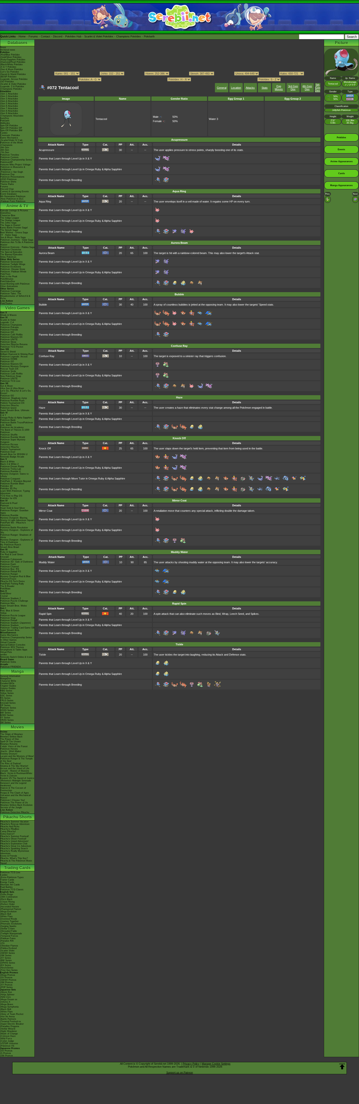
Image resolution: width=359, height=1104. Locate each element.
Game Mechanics (9, 138)
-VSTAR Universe (9, 1043)
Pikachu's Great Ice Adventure (15, 846)
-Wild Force (6, 1038)
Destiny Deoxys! (8, 754)
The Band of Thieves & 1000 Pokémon (14, 431)
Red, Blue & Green (9, 610)
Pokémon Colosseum (11, 559)
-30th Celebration (9, 897)
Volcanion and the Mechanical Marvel (15, 796)
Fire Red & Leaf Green (11, 554)
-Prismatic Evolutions (11, 924)
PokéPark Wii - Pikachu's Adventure (13, 523)
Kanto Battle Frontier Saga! (14, 227)
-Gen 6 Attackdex (9, 106)
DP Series (5, 705)
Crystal (4, 596)
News (3, 47)
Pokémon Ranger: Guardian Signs (14, 511)
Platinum (4, 505)
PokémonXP (6, 162)
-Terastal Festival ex (10, 1021)
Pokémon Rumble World (12, 437)
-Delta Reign (6, 894)
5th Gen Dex (317, 87)
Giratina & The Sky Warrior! (14, 766)
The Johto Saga (8, 223)
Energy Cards (7, 882)
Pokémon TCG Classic (12, 889)
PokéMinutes (6, 279)
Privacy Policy (191, 1063)
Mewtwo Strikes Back (11, 736)
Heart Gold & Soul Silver (12, 508)
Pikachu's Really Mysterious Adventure (14, 852)
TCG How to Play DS (11, 496)
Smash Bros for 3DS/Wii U (14, 454)
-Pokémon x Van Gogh (11, 172)
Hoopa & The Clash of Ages (14, 793)
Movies (17, 727)
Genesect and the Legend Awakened (13, 784)
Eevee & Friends (8, 856)
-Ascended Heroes (9, 906)
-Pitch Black (6, 899)
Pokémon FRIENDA (10, 667)
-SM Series (5, 955)
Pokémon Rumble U (10, 471)
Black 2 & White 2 (9, 464)
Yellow (3, 613)
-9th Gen (4, 147)
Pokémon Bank (8, 420)
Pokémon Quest (8, 408)
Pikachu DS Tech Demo (12, 581)
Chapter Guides (8, 686)
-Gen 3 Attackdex (9, 98)
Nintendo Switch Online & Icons (16, 657)
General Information (10, 676)
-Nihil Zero (5, 997)
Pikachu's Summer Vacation (14, 821)
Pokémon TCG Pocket (11, 347)
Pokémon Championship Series (16, 160)
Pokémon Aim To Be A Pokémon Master (16, 243)
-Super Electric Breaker (12, 1024)
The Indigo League (9, 218)
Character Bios (7, 215)
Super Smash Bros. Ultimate (14, 410)
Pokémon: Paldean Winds (13, 271)
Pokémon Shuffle (9, 435)
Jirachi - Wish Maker (10, 751)
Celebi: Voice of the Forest (14, 746)
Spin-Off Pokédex (9, 125)
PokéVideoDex (7, 281)
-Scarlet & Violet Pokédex (13, 84)
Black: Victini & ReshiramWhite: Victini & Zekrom (16, 774)
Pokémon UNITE (9, 339)
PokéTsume (6, 303)
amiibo (3, 654)
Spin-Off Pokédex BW (11, 130)
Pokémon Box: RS (9, 569)
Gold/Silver (5, 593)
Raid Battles (6, 887)
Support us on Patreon (179, 1072)
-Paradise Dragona (9, 1026)
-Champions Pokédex (11, 89)
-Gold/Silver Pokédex (10, 57)
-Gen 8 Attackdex (9, 111)
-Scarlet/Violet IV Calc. (11, 140)
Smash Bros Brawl (9, 547)
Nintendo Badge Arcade (12, 457)
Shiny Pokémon (8, 257)
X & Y (3, 415)
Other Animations (9, 286)
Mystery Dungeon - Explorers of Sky (16, 531)
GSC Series (6, 695)
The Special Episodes (11, 252)
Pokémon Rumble (9, 515)
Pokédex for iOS (8, 498)
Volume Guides (8, 688)
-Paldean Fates (8, 938)
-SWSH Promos (8, 980)
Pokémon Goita (8, 662)
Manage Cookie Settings (216, 1063)
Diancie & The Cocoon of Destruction (13, 789)
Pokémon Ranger (9, 574)
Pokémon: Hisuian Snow (12, 269)
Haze (42, 407)
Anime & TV (17, 206)
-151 (2, 943)
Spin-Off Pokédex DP (11, 128)
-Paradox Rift (7, 941)
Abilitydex (5, 123)
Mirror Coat (45, 510)
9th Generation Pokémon (12, 196)
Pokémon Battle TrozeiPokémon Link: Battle (16, 423)
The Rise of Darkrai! (10, 763)
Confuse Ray (46, 356)
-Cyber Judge (7, 1041)
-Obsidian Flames (9, 946)
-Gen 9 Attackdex (9, 113)
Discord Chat (7, 189)
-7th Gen (4, 152)
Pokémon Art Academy (12, 427)
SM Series (5, 722)
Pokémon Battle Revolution (14, 527)
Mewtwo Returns (9, 744)
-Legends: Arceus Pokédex (14, 79)
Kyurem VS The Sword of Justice (17, 778)
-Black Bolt (5, 914)
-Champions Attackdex (11, 116)
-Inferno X (5, 1002)
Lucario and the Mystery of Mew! (17, 756)
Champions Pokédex (128, 36)
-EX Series (5, 965)
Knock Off (45, 448)
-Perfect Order (7, 904)
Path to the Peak (8, 276)
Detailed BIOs (7, 683)
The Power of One (9, 739)
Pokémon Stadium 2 (10, 598)
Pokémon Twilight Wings (12, 264)
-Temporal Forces (9, 936)
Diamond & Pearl (8, 503)
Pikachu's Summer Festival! (14, 836)
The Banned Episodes (11, 254)
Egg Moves (279, 88)
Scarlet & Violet (8, 320)
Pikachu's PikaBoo (9, 829)
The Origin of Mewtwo (11, 734)
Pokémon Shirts (8, 181)
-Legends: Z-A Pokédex (12, 86)
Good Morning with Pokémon (15, 284)
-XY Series (5, 958)
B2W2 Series (6, 715)
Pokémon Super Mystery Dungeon (12, 440)
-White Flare (6, 916)
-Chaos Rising (7, 902)
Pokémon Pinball (8, 620)
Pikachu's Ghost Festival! (13, 839)
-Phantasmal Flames (10, 909)
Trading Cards (17, 868)
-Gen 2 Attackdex (9, 96)
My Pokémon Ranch (10, 544)
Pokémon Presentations (12, 177)
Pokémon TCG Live (10, 381)
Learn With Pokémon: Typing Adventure (15, 492)
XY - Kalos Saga (8, 235)
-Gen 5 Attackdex (9, 103)
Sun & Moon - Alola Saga (13, 237)
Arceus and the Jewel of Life (14, 768)
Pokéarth (149, 36)
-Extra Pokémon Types (12, 877)
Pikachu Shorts (17, 817)
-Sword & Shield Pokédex (13, 74)
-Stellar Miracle (7, 1029)
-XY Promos (6, 985)
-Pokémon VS (7, 1046)
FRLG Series (6, 700)
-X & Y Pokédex (8, 67)
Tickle (42, 654)
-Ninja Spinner (7, 994)
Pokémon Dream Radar (12, 466)
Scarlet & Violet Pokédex (98, 36)
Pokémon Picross (9, 444)
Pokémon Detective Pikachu (14, 812)
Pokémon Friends (9, 330)
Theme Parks (7, 184)
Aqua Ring (45, 201)
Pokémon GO (7, 332)
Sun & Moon (6, 386)
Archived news (7, 50)
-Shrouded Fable (8, 931)
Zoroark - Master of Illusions (14, 771)
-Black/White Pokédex (11, 64)
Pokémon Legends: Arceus (14, 356)
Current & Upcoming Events (14, 191)
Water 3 (213, 118)
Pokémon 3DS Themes (12, 647)
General (221, 87)
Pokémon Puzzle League (12, 615)
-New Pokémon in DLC (12, 199)
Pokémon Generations (11, 262)
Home (22, 36)
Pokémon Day (7, 174)
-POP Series (6, 987)
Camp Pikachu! (8, 831)
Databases (17, 43)
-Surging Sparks (8, 926)
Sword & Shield (8, 351)
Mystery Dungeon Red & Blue (15, 576)
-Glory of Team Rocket (11, 1014)
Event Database (8, 194)
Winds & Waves (8, 315)
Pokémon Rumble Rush (12, 400)
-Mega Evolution (8, 911)
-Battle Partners (8, 1019)
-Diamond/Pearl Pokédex (12, 62)
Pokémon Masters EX (11, 337)
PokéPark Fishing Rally (12, 584)
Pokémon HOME (8, 359)
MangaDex (5, 678)
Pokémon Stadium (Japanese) (15, 623)
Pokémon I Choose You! (12, 800)
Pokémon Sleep (8, 342)
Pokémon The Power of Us (14, 802)
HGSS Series (7, 710)
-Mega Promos (7, 975)
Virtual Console (8, 642)
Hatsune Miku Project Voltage (15, 164)
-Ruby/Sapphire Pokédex (12, 59)
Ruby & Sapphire (8, 552)
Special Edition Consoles (12, 645)
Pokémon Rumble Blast (12, 483)
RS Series (5, 698)
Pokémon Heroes (9, 749)
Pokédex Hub (73, 36)
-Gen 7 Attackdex (9, 108)
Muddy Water (47, 562)
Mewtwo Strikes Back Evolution (16, 805)
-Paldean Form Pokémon (12, 201)
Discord (57, 36)
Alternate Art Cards (10, 884)
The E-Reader (7, 586)
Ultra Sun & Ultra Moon (12, 388)
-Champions (6, 145)
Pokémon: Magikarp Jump (13, 398)
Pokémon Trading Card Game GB (17, 627)
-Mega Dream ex (8, 999)
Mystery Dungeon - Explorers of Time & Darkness (16, 541)
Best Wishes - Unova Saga (14, 232)
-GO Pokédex (7, 81)
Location (236, 87)
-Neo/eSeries (6, 967)
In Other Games (8, 640)
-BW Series (6, 960)
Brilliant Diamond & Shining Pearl (16, 354)
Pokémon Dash (8, 564)
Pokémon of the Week (11, 142)
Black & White (7, 461)
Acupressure (46, 150)
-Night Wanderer (8, 1031)
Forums (33, 36)
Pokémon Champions (11, 325)
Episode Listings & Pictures (14, 210)
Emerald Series (8, 703)
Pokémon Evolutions (10, 266)
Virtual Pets (6, 652)
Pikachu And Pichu (9, 826)
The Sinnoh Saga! (9, 230)
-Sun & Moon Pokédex (11, 69)
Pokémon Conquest (10, 479)
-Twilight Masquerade (11, 933)
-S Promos (5, 1053)
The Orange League (10, 220)
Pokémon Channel (9, 566)
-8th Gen (4, 150)
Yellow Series (7, 693)
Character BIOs (8, 681)
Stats (265, 87)
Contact (45, 36)
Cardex (4, 133)
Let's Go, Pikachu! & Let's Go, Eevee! (15, 392)
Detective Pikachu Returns (14, 344)
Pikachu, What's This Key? (14, 858)
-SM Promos (6, 982)
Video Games (17, 308)
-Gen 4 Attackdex (9, 101)
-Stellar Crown (7, 928)
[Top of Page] (342, 1067)
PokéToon (5, 274)
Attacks (250, 87)
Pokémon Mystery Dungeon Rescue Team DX (14, 367)
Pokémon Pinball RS (10, 571)
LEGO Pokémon (8, 179)
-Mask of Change (9, 1033)
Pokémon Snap (8, 618)
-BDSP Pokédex (8, 76)
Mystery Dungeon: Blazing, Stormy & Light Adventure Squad (16, 519)
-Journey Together (9, 921)
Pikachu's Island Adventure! (14, 841)
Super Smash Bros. (10, 630)
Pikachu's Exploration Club (13, 843)
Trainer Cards (7, 880)
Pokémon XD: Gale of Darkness (16, 562)
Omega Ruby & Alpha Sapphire (16, 417)
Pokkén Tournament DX (12, 403)
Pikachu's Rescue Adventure (15, 824)
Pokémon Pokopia (9, 327)
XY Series (5, 717)
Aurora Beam (46, 253)
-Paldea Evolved (8, 948)
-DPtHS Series (7, 963)
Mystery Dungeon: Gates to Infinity (14, 475)
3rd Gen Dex (293, 88)
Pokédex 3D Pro (8, 488)
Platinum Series (8, 708)
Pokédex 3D (6, 486)
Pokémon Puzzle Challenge (14, 601)
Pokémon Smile (8, 371)
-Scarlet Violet (7, 950)
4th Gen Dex (307, 88)
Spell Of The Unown (10, 741)
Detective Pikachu (9, 405)
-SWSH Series (7, 953)
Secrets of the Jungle (11, 807)
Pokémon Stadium (9, 625)
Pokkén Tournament (10, 449)
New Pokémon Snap (10, 376)
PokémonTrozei (8, 579)
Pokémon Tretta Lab (10, 469)
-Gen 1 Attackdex (9, 94)
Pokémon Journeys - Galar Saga (16, 240)
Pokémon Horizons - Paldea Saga (17, 247)
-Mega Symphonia (9, 1007)
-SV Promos (6, 977)
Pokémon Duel (7, 452)
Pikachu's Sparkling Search (14, 848)
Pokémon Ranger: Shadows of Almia (15, 536)
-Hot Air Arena (7, 1016)
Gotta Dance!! (7, 834)
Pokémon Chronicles (10, 249)
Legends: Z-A (7, 322)
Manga (17, 671)
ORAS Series (7, 720)
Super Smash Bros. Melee (13, 606)
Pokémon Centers (9, 157)
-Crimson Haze (8, 1036)
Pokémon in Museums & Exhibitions (12, 168)
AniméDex (5, 213)
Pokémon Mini (7, 603)
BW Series (5, 712)
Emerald (4, 557)
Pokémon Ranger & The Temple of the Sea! (16, 759)
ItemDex (4, 118)
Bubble (43, 304)
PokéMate (5, 588)
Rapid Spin (45, 613)
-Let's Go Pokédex (9, 72)
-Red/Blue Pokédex (10, 54)
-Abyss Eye (6, 992)
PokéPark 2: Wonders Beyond (15, 481)
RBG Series (6, 691)
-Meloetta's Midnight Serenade (15, 780)
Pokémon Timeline (9, 155)
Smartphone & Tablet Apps (13, 649)
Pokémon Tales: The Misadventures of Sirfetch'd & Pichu (15, 296)
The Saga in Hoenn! (10, 225)
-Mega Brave (6, 1004)
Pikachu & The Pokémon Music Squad (16, 862)
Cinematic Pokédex (10, 135)
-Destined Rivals (8, 919)
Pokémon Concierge (10, 291)
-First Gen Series (9, 970)
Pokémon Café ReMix (11, 334)
